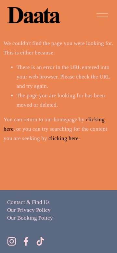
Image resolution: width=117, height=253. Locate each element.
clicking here (63, 138)
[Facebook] (26, 241)
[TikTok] (40, 241)
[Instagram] (11, 241)
